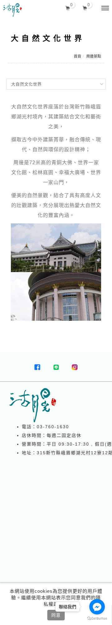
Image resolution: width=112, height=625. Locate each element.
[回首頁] (12, 10)
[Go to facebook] (97, 606)
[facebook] (37, 367)
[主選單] (105, 8)
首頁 (77, 56)
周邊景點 (93, 56)
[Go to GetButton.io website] (97, 619)
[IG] (74, 367)
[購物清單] (85, 7)
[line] (56, 367)
